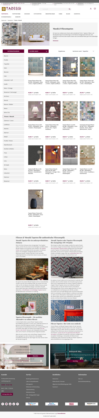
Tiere (5, 153)
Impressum (55, 386)
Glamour (6, 177)
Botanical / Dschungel (10, 92)
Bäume (6, 56)
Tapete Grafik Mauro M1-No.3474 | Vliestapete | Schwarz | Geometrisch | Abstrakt (35, 171)
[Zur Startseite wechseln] (11, 9)
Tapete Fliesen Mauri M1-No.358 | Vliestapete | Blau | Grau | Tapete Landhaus (35, 82)
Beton (5, 108)
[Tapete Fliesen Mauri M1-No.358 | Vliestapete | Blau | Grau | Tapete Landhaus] (35, 67)
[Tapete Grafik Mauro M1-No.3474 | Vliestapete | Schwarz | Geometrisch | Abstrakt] (35, 155)
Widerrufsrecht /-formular (59, 381)
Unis (5, 161)
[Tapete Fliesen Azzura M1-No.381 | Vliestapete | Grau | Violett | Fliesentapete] (35, 111)
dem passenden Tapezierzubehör (59, 248)
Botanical (6, 181)
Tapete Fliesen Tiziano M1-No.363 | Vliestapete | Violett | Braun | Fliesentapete (70, 171)
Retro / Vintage (8, 88)
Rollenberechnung (30, 392)
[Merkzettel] (95, 9)
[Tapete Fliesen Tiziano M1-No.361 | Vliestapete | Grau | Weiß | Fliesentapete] (35, 199)
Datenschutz (55, 378)
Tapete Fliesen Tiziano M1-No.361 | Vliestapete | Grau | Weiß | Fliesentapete (35, 214)
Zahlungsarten (29, 384)
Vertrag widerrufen (7, 394)
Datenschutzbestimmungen (17, 363)
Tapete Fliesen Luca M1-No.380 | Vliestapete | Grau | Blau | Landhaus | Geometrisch (70, 127)
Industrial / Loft (8, 80)
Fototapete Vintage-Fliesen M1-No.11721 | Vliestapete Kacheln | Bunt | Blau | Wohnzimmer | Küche (87, 127)
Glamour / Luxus (8, 120)
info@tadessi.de (6, 4)
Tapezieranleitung (30, 389)
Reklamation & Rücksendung (32, 386)
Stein (5, 68)
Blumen (6, 72)
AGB (42, 363)
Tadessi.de (3, 20)
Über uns (80, 378)
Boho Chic (7, 112)
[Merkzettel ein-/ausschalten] (41, 59)
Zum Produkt (35, 98)
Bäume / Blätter (8, 104)
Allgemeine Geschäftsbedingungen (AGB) (62, 384)
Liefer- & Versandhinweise (32, 381)
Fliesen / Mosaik (9, 116)
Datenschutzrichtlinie (9, 360)
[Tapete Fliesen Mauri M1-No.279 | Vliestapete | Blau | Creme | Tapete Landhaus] (52, 67)
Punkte (6, 60)
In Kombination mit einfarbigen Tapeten (32, 290)
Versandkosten (61, 413)
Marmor (6, 132)
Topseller (6, 64)
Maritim (6, 128)
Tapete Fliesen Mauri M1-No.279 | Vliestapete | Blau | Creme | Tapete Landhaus (52, 82)
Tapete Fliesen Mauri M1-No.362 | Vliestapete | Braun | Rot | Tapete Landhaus (52, 127)
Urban (6, 157)
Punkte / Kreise (8, 141)
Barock (6, 100)
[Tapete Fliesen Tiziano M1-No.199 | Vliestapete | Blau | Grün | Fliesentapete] (87, 67)
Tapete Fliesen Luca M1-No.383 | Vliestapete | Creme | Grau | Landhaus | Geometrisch (87, 171)
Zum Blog (75, 361)
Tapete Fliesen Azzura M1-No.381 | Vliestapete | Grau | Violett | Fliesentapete (35, 126)
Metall (6, 136)
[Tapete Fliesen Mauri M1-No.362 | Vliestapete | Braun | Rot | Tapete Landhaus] (52, 111)
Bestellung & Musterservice (32, 378)
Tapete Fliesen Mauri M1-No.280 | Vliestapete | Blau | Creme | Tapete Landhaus (70, 82)
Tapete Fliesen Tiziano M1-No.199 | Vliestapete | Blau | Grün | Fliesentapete (87, 82)
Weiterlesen (55, 40)
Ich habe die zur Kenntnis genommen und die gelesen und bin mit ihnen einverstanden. (23, 364)
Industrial (6, 173)
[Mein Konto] (90, 9)
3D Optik (6, 165)
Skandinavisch (8, 145)
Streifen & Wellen (9, 149)
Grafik (5, 84)
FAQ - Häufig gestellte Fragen (33, 395)
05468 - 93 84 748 (18, 3)
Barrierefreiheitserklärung (84, 381)
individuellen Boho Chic (76, 253)
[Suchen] (69, 9)
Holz (5, 76)
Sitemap (28, 397)
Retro (5, 169)
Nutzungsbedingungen (23, 360)
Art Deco (6, 96)
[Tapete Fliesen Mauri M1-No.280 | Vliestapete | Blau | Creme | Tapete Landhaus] (70, 67)
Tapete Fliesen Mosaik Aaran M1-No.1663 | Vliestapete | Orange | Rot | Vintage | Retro (52, 171)
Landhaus (7, 124)
